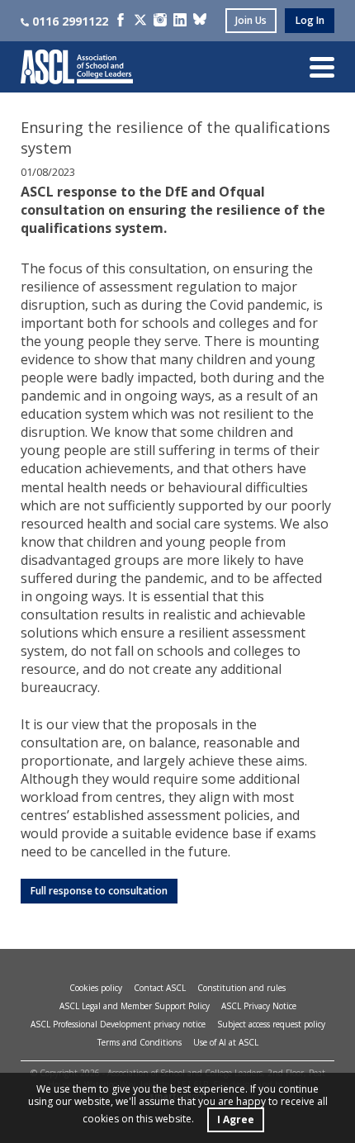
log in (310, 20)
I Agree (235, 1119)
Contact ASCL (160, 988)
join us (251, 20)
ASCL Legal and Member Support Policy (134, 1006)
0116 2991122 (70, 21)
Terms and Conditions (139, 1042)
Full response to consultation (99, 891)
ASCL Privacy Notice (258, 1006)
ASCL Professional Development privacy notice (118, 1024)
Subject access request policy (271, 1024)
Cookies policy (95, 988)
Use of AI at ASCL (225, 1042)
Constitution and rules (241, 988)
